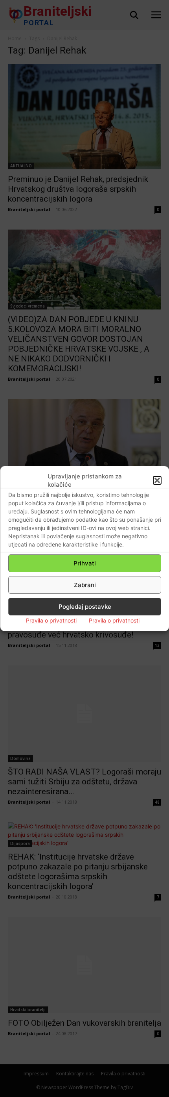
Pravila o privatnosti (51, 620)
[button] (157, 480)
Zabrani (85, 585)
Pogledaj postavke (85, 606)
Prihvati (84, 563)
